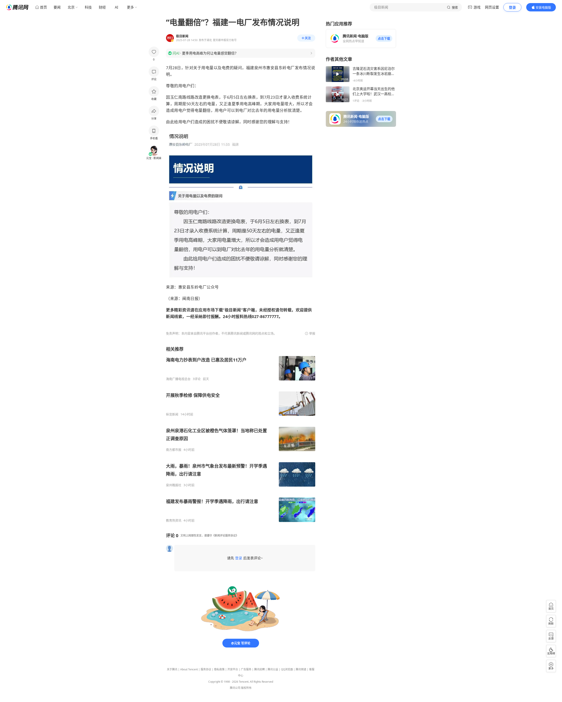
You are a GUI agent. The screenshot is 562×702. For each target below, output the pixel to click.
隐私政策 (219, 669)
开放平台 (232, 669)
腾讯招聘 (259, 669)
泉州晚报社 (173, 485)
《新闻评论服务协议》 (225, 535)
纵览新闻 (172, 414)
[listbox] (240, 434)
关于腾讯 (172, 669)
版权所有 (246, 688)
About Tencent (189, 669)
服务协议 (206, 669)
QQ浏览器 (287, 669)
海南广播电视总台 (178, 378)
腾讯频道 (301, 669)
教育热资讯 (173, 520)
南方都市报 (173, 449)
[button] (384, 38)
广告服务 (246, 669)
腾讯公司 (235, 688)
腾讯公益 (273, 669)
